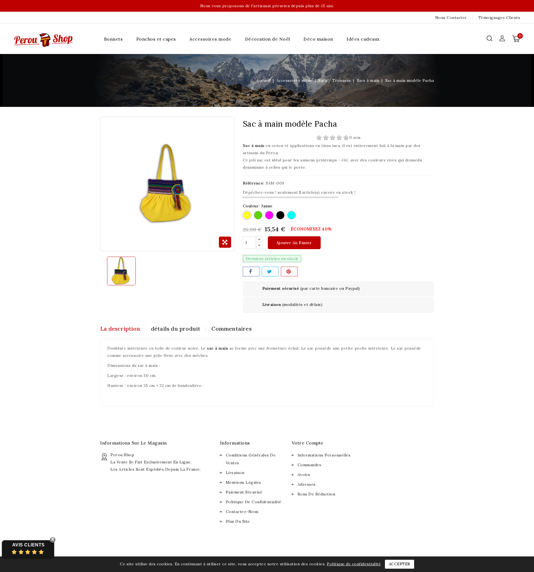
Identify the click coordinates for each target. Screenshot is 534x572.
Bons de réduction (316, 494)
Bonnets (113, 39)
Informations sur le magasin (133, 443)
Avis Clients (28, 544)
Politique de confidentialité (253, 501)
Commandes (310, 464)
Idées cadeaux (363, 39)
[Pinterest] (289, 271)
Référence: (253, 183)
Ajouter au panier (294, 242)
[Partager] (251, 271)
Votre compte (308, 443)
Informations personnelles (324, 455)
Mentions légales (243, 482)
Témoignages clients (499, 17)
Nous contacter (451, 17)
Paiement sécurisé (244, 492)
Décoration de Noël (267, 39)
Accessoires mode (210, 39)
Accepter (399, 564)
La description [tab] (120, 328)
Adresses (307, 484)
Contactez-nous (242, 511)
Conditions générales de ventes (251, 459)
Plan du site (238, 521)
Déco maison (318, 39)
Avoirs (304, 474)
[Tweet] (270, 271)
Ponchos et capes (156, 39)
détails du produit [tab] (176, 328)
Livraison (235, 472)
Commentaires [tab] (231, 328)
